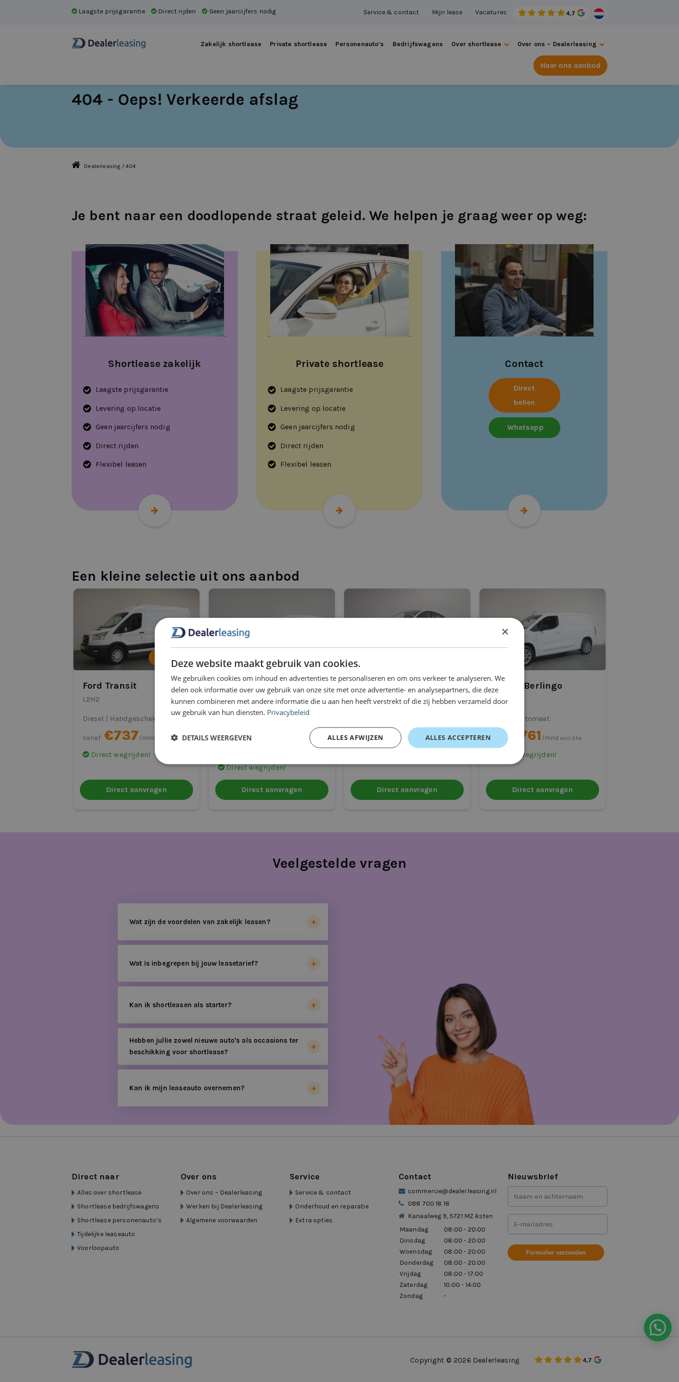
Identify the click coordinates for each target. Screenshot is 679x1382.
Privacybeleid (288, 712)
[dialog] (339, 691)
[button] (211, 738)
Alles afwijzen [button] (355, 737)
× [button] (504, 632)
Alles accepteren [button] (458, 737)
